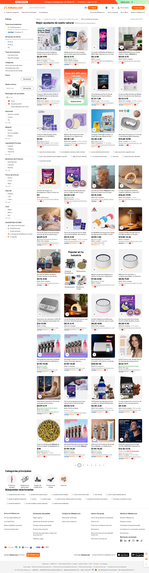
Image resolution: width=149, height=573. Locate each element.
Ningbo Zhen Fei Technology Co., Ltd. (130, 143)
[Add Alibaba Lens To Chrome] (33, 555)
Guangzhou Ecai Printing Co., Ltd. (47, 369)
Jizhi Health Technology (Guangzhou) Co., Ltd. (103, 103)
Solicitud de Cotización (69, 521)
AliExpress (45, 564)
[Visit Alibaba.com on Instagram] (133, 540)
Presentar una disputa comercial (101, 525)
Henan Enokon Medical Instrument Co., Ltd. (76, 413)
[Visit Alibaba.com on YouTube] (137, 540)
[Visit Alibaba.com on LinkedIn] (125, 540)
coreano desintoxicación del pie (100, 152)
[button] (85, 7)
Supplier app (85, 555)
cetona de (115, 156)
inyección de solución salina (47, 152)
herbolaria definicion (14, 503)
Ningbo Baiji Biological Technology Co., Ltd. (49, 145)
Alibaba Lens (13, 555)
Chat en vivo (95, 521)
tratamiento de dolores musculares (97, 499)
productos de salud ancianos (39, 494)
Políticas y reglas (38, 539)
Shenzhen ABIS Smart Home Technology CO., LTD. (49, 62)
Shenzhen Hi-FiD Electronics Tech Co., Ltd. (49, 328)
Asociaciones (124, 533)
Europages (104, 564)
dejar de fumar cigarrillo (80, 156)
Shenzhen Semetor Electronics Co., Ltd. (130, 199)
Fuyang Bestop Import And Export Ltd (103, 145)
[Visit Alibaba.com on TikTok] (141, 540)
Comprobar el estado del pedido (130, 525)
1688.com (54, 564)
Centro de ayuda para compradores (102, 517)
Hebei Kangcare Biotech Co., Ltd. (129, 103)
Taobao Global (82, 564)
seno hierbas (98, 494)
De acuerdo (27, 79)
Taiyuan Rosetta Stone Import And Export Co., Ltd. (130, 61)
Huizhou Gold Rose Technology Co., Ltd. (103, 368)
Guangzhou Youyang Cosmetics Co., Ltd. (76, 143)
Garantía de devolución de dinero (43, 521)
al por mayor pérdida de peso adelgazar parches (53, 156)
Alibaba (38, 19)
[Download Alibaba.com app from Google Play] (138, 555)
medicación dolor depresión (132, 156)
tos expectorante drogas (100, 156)
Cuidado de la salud (50, 19)
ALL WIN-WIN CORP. (98, 243)
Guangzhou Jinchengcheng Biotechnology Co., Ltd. (49, 199)
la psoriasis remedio (45, 161)
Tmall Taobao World (64, 564)
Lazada (74, 564)
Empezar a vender (125, 521)
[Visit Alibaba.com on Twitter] (129, 540)
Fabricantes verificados (69, 517)
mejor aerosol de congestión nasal (125, 152)
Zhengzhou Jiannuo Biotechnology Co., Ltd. (103, 199)
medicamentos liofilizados (61, 503)
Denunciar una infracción (99, 539)
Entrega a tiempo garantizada (42, 525)
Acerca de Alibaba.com (11, 513)
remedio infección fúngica (60, 494)
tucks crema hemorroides (81, 494)
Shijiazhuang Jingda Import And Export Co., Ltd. (76, 201)
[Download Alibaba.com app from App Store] (123, 555)
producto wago (46, 499)
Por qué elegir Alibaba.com (12, 517)
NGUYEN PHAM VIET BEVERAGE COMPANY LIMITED (103, 61)
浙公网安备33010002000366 (107, 570)
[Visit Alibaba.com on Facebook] (121, 540)
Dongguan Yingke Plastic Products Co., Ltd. (76, 328)
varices (34, 499)
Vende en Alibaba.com (127, 517)
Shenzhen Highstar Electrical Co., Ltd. (130, 241)
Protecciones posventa (40, 529)
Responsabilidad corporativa (13, 525)
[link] (146, 553)
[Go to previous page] (75, 465)
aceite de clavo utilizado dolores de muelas (69, 499)
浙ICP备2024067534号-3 (126, 570)
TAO (90, 564)
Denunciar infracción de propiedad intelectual (102, 534)
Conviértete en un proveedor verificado (132, 529)
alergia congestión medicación (17, 499)
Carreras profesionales (11, 529)
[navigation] (19, 242)
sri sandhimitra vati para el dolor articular (73, 152)
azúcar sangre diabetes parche (117, 494)
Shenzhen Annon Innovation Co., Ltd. (102, 285)
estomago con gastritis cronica (122, 499)
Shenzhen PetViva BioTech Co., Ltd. (102, 410)
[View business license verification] (93, 570)
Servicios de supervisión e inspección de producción (45, 534)
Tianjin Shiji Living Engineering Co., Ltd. (76, 62)
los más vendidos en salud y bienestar (37, 503)
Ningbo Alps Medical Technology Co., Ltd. (49, 103)
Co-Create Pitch (9, 521)
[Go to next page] (104, 465)
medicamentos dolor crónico (17, 494)
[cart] (113, 8)
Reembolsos (95, 529)
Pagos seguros (37, 517)
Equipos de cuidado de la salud (68, 19)
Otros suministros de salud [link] (89, 19)
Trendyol (96, 564)
